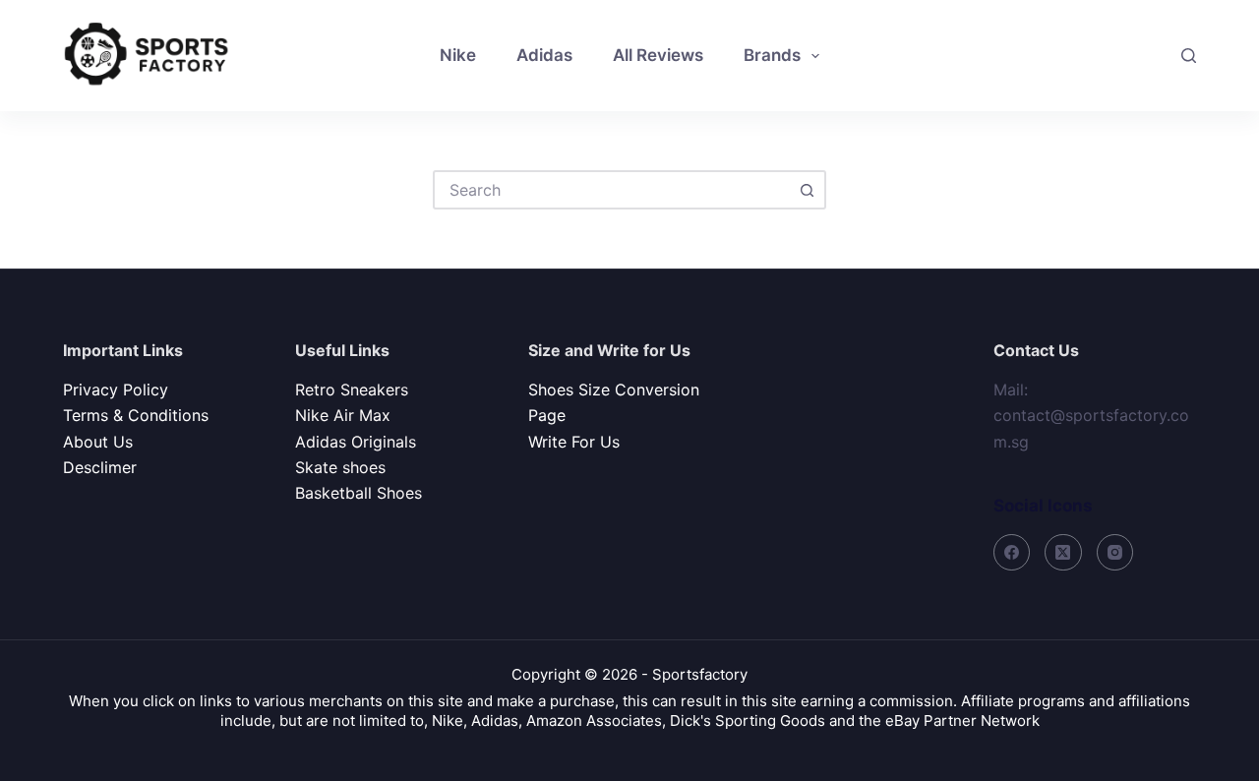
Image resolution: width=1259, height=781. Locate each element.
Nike (458, 55)
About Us (98, 441)
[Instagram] (1115, 552)
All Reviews (658, 55)
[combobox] (612, 190)
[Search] (1188, 55)
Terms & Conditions (136, 415)
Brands (772, 55)
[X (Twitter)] (1063, 552)
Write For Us (574, 441)
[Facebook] (1012, 552)
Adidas (544, 55)
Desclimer (100, 467)
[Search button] (806, 190)
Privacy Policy (115, 389)
